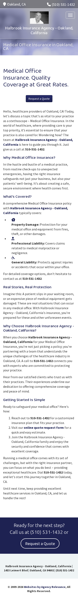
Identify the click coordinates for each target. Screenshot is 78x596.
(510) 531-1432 (63, 4)
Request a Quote (39, 99)
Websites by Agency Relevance (45, 587)
